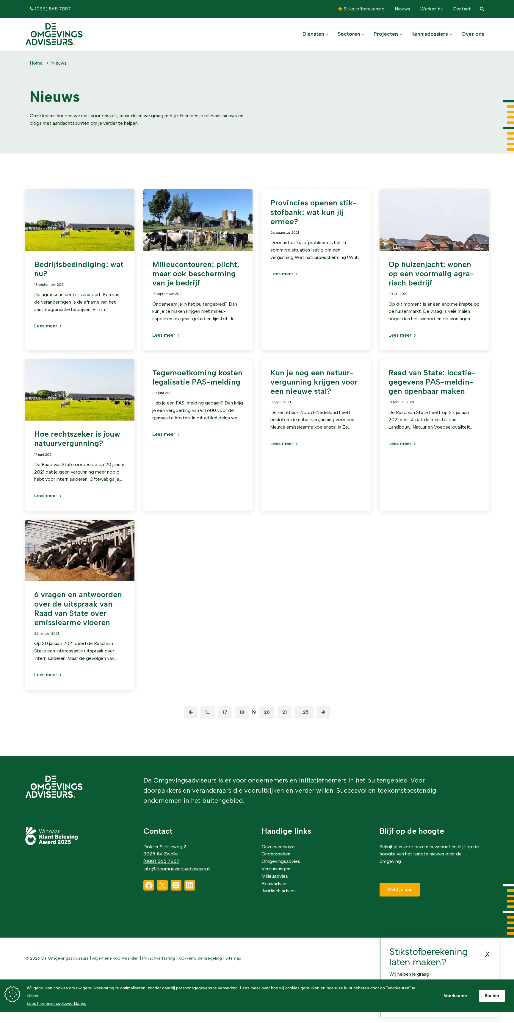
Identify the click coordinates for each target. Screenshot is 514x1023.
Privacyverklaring (158, 958)
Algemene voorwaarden (115, 958)
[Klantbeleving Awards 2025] (51, 843)
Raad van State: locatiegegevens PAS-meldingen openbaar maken (432, 382)
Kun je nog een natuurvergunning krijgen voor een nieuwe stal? (314, 382)
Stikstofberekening (363, 9)
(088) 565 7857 (52, 9)
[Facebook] (148, 885)
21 (284, 712)
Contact (461, 9)
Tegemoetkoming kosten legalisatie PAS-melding (197, 377)
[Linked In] (189, 885)
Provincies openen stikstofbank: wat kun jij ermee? (313, 212)
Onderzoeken (275, 854)
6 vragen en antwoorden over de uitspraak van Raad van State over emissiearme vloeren (78, 608)
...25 (304, 712)
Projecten (386, 34)
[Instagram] (176, 885)
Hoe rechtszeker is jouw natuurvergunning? (77, 438)
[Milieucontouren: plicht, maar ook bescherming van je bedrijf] (198, 227)
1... (207, 712)
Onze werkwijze (278, 846)
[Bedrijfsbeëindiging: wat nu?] (79, 227)
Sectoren (350, 34)
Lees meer (45, 326)
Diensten (314, 34)
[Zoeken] (482, 9)
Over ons (472, 34)
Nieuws (402, 9)
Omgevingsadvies (280, 861)
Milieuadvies (274, 876)
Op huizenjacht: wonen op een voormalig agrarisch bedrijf (431, 274)
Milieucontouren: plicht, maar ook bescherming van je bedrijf (195, 274)
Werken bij (431, 9)
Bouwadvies (274, 883)
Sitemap (233, 958)
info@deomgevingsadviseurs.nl (176, 868)
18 (242, 712)
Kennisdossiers (430, 34)
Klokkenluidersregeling (200, 958)
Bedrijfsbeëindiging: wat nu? (78, 269)
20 (267, 712)
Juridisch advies (278, 891)
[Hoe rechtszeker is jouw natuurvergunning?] (79, 397)
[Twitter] (162, 885)
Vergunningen (275, 868)
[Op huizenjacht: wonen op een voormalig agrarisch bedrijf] (434, 227)
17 (225, 712)
